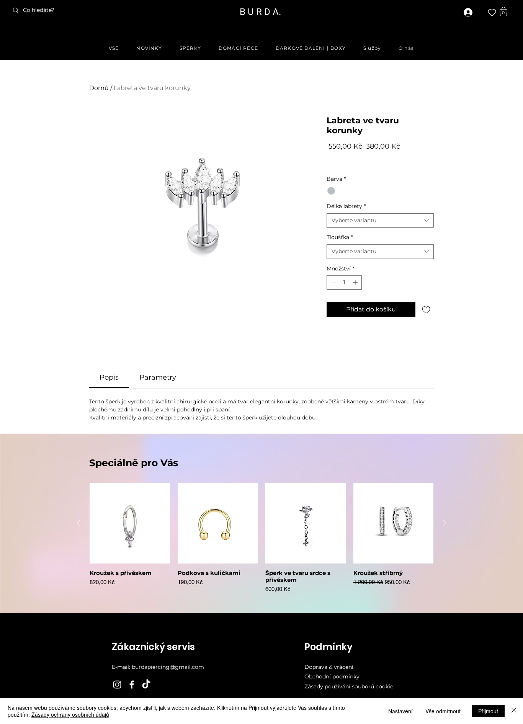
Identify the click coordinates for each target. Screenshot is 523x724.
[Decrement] (332, 282)
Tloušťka (340, 237)
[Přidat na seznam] (426, 309)
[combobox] (380, 220)
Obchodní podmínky (332, 676)
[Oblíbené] (492, 12)
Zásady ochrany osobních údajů (70, 714)
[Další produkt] (444, 522)
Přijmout (488, 711)
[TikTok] (146, 684)
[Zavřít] (513, 711)
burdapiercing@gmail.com (168, 666)
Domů (99, 88)
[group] (261, 542)
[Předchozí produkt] (78, 522)
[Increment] (356, 282)
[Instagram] (117, 684)
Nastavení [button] (400, 711)
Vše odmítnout (443, 711)
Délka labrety (346, 206)
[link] (503, 11)
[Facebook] (131, 684)
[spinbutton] (344, 282)
